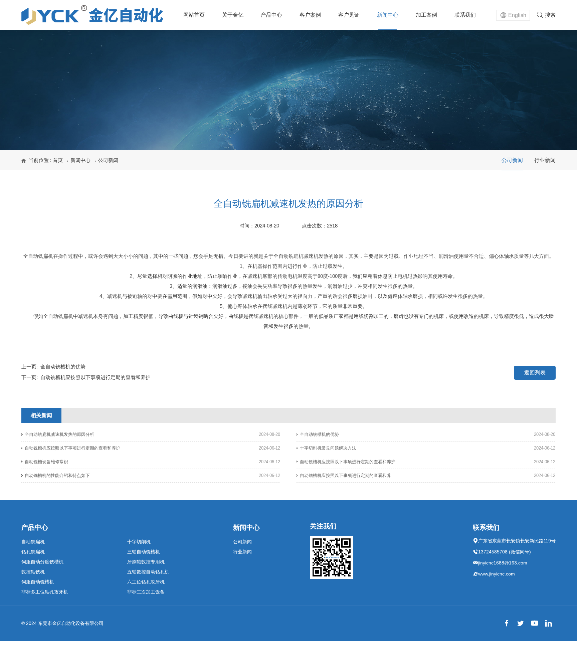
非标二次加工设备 (146, 592)
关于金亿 (232, 15)
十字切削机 (139, 541)
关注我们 (323, 526)
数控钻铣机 (33, 571)
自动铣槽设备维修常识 (46, 461)
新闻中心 (387, 15)
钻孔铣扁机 (33, 551)
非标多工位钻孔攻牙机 (44, 592)
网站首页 (194, 15)
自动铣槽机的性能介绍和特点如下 (57, 475)
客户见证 (349, 15)
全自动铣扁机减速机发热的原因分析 (59, 434)
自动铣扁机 (33, 541)
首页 (58, 160)
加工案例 (426, 15)
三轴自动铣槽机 (143, 551)
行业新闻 (545, 160)
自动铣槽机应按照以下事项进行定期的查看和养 (345, 475)
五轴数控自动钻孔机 (148, 571)
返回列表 (535, 372)
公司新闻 (108, 160)
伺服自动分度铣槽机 (42, 561)
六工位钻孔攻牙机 (146, 581)
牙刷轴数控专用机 (146, 561)
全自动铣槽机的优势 (62, 366)
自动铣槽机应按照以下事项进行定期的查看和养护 (95, 377)
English (517, 15)
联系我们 (465, 15)
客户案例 (310, 15)
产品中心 (271, 15)
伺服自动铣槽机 (37, 581)
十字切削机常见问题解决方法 (328, 448)
